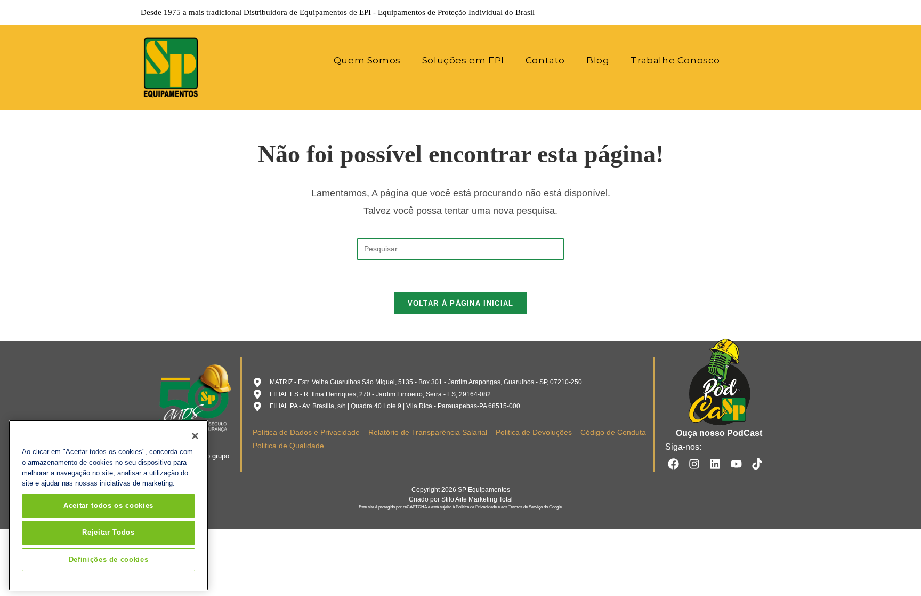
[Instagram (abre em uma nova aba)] (731, 12)
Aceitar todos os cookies (108, 506)
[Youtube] (736, 463)
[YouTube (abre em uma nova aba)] (761, 12)
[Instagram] (694, 463)
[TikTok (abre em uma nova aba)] (774, 12)
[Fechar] (195, 436)
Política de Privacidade (476, 507)
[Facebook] (673, 463)
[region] (108, 505)
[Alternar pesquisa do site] (745, 60)
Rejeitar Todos (108, 532)
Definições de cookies (109, 559)
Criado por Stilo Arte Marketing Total (461, 499)
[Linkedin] (715, 463)
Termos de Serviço (525, 507)
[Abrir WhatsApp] (894, 569)
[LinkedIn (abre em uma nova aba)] (746, 12)
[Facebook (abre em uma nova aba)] (716, 12)
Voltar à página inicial (461, 303)
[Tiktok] (757, 463)
